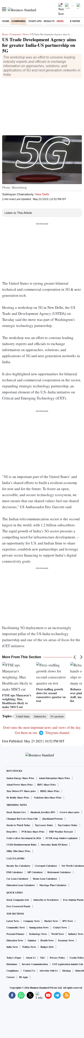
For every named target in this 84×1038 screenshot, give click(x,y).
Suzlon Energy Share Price (20, 778)
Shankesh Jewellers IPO (42, 812)
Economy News (66, 940)
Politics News (29, 946)
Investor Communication (35, 964)
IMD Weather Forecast (61, 831)
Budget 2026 (47, 946)
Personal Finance (15, 933)
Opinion (32, 940)
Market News (51, 921)
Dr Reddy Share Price (17, 797)
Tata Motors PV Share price (21, 791)
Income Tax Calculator (18, 865)
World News (57, 933)
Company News (31, 921)
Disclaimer (11, 964)
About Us (31, 957)
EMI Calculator (14, 872)
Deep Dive (11, 831)
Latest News (12, 921)
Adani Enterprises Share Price (54, 778)
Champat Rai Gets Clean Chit (22, 818)
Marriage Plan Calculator (53, 885)
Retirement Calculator (59, 872)
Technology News (38, 933)
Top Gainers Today (68, 825)
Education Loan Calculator (20, 885)
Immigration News (38, 927)
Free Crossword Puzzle (18, 906)
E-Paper (75, 21)
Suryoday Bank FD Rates (54, 844)
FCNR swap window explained (61, 838)
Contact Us (29, 970)
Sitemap (66, 970)
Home (5, 21)
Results (49, 21)
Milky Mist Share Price (18, 851)
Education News (14, 940)
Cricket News (60, 927)
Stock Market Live (16, 812)
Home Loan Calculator (45, 878)
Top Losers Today (44, 825)
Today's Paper (13, 957)
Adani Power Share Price (19, 784)
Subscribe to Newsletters (46, 899)
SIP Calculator (35, 872)
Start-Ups (35, 21)
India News (12, 946)
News (60, 21)
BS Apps (23, 977)
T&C (42, 957)
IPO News (67, 921)
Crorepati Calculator (46, 865)
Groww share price (69, 812)
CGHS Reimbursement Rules (21, 844)
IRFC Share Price (46, 784)
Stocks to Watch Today (18, 825)
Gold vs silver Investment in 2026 (23, 838)
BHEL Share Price (49, 791)
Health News (47, 940)
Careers (10, 977)
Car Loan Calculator (17, 878)
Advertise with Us (48, 970)
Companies (18, 21)
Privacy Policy (57, 957)
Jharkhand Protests (52, 818)
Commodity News (15, 927)
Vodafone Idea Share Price (48, 797)
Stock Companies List (17, 899)
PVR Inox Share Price (33, 831)
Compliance (12, 970)
